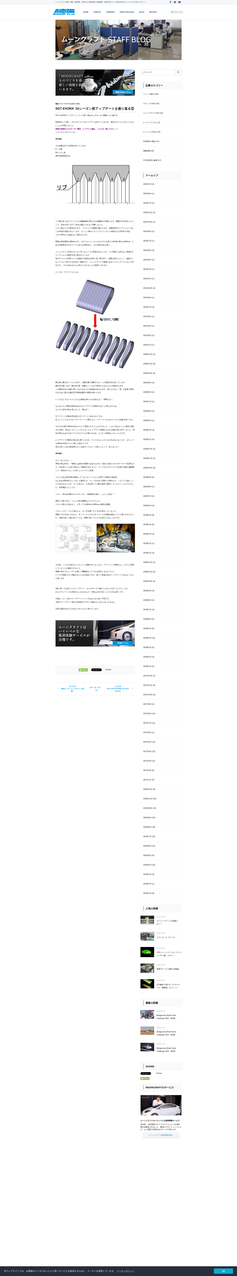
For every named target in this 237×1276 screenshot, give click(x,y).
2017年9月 (147, 704)
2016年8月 (147, 827)
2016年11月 (148, 799)
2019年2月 (147, 543)
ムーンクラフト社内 (151, 113)
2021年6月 (147, 316)
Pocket (108, 670)
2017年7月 (147, 723)
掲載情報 (146, 151)
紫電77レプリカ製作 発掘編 (168, 969)
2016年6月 (147, 846)
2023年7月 (147, 203)
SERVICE (97, 12)
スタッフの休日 (149, 103)
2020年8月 (147, 392)
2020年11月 (148, 364)
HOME (85, 12)
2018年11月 (148, 572)
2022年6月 (147, 250)
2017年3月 (147, 761)
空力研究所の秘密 (150, 160)
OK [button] (223, 1271)
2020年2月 (147, 430)
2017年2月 (147, 770)
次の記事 (118, 688)
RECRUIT (153, 12)
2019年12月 (148, 449)
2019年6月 (147, 506)
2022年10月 (148, 222)
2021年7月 (147, 307)
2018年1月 (147, 666)
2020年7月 (147, 402)
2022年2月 (147, 279)
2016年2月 (147, 884)
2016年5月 (147, 855)
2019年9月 (147, 477)
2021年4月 (147, 335)
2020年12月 (148, 354)
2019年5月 (147, 515)
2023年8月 (147, 194)
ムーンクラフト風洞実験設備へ (161, 1135)
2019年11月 (148, 458)
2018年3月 (147, 647)
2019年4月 (147, 524)
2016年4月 (147, 865)
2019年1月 (147, 553)
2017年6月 (147, 732)
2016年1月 (147, 893)
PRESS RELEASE (127, 12)
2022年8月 (147, 231)
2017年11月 (148, 685)
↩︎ (95, 689)
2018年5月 (147, 628)
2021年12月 (148, 288)
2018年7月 (147, 610)
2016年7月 (147, 836)
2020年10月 (148, 373)
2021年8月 (147, 298)
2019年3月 (147, 534)
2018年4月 (147, 638)
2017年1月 (147, 780)
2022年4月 (147, 260)
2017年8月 (147, 714)
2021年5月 (147, 326)
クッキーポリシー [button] (125, 1271)
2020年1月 (147, 439)
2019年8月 (147, 487)
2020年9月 (147, 383)
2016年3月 (147, 874)
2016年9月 (147, 818)
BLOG (141, 12)
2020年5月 (147, 420)
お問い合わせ (178, 12)
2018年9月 (147, 591)
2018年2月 (147, 657)
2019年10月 (148, 468)
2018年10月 (148, 581)
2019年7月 (147, 496)
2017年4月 (147, 751)
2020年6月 (147, 411)
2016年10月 (148, 808)
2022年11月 (148, 212)
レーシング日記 (149, 132)
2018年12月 (148, 562)
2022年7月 (147, 241)
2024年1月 (147, 184)
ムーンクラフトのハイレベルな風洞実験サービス (160, 1121)
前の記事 (72, 688)
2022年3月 (147, 269)
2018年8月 (147, 600)
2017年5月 (147, 742)
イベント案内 (148, 94)
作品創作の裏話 (74, 104)
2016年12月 (148, 789)
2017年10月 (148, 695)
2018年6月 (147, 619)
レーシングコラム (150, 122)
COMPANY (110, 12)
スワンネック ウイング (166, 937)
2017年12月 (148, 676)
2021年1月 (147, 345)
